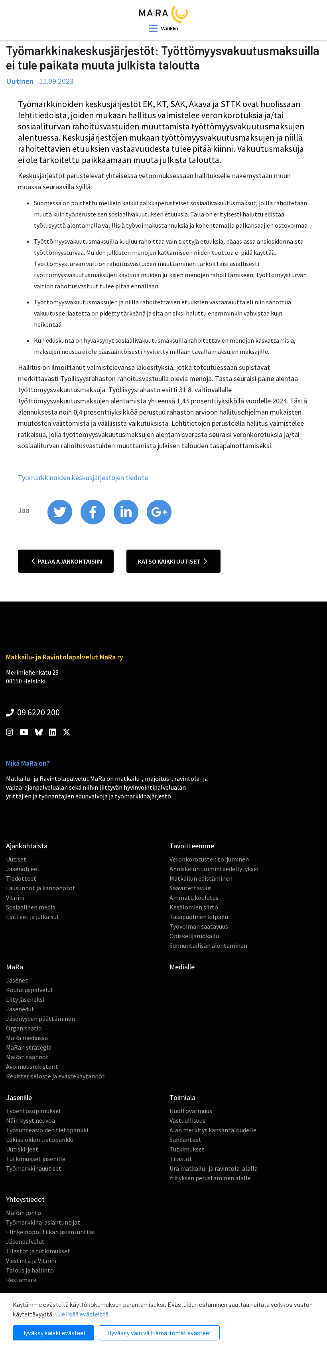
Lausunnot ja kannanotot (40, 888)
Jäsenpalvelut (25, 1241)
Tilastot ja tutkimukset (38, 1251)
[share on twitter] (60, 522)
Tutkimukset (187, 1149)
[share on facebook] (93, 522)
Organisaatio (24, 1028)
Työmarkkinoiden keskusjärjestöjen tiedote (83, 477)
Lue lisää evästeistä (81, 1314)
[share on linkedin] (126, 522)
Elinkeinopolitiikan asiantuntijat (51, 1232)
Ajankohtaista (26, 845)
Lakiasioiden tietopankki (39, 1140)
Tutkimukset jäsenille (35, 1159)
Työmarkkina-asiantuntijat (43, 1222)
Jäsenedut (20, 1009)
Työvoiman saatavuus (198, 926)
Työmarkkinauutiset (33, 1168)
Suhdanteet (185, 1140)
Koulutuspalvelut (29, 990)
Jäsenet (17, 980)
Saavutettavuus (190, 888)
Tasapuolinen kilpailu (198, 917)
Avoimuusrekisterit (32, 1066)
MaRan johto (23, 1213)
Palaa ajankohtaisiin (69, 561)
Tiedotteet (21, 878)
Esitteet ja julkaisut (32, 917)
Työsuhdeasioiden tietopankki (47, 1130)
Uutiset (16, 859)
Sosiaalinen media (30, 907)
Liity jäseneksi (25, 999)
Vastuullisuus (187, 1120)
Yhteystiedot (25, 1199)
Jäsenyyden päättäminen (40, 1018)
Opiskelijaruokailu (194, 936)
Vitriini (15, 897)
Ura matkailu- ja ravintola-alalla (213, 1168)
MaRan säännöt (27, 1057)
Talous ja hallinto (30, 1270)
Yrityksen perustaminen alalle (210, 1178)
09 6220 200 (38, 712)
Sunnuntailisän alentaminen (208, 945)
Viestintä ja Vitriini (31, 1261)
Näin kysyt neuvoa (30, 1120)
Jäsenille (19, 1097)
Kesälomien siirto (193, 907)
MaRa (14, 966)
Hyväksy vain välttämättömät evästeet (159, 1332)
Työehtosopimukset (33, 1111)
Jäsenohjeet (23, 869)
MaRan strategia (28, 1047)
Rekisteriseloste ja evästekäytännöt (55, 1076)
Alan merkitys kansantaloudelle (212, 1130)
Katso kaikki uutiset (170, 561)
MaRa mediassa (27, 1038)
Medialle (182, 966)
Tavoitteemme (191, 845)
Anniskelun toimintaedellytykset (214, 869)
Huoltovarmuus (190, 1111)
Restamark (21, 1280)
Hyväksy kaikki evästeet (53, 1332)
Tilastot (180, 1159)
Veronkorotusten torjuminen (209, 859)
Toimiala (182, 1097)
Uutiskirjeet (22, 1149)
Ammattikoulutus (194, 897)
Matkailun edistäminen (200, 878)
